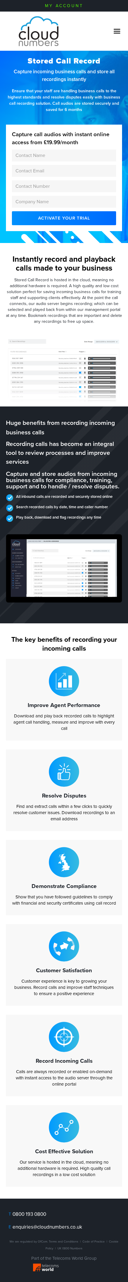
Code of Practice (93, 1241)
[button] (117, 31)
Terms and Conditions (63, 1241)
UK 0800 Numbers (69, 1248)
